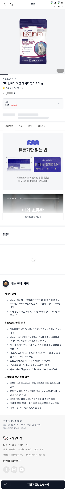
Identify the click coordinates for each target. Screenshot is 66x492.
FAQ (5, 445)
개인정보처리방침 (24, 449)
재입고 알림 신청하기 (38, 484)
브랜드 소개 (23, 445)
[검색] (53, 4)
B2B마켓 (12, 445)
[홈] (11, 4)
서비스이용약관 (9, 449)
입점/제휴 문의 (39, 449)
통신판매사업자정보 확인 (13, 454)
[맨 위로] (61, 472)
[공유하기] (5, 484)
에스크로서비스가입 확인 (35, 454)
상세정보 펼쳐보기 (33, 216)
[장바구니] (60, 4)
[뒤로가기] (5, 4)
